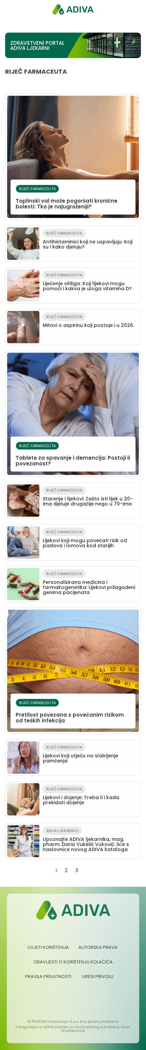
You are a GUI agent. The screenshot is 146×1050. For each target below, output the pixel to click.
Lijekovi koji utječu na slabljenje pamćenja (80, 754)
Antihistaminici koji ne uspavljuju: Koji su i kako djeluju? (87, 240)
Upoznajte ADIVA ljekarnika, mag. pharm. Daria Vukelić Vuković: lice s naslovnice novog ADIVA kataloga (86, 840)
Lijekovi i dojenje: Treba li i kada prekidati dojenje (81, 796)
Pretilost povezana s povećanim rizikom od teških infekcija (70, 712)
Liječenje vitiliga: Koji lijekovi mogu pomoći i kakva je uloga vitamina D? (87, 282)
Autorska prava (97, 947)
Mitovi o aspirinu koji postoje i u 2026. (88, 321)
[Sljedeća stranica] (88, 870)
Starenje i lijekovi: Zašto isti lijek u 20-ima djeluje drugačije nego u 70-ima (88, 497)
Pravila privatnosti (48, 976)
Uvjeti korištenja (48, 947)
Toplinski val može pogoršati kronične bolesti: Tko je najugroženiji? (66, 198)
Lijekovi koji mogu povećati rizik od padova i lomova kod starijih (85, 539)
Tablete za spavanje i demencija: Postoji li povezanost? (73, 455)
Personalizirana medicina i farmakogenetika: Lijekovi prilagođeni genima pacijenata (89, 583)
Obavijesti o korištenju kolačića (73, 962)
